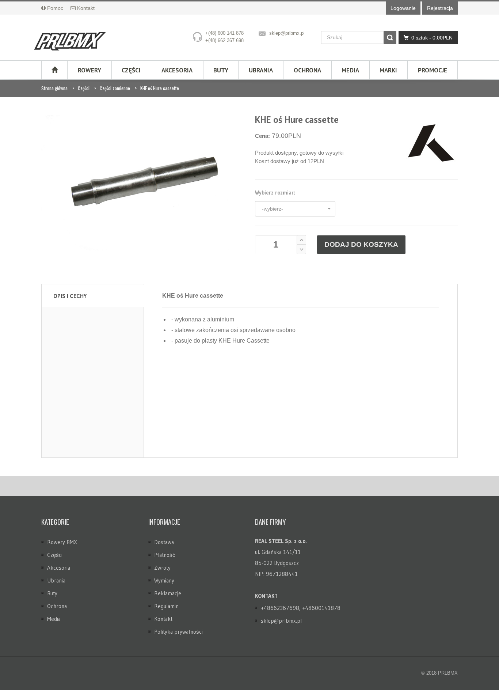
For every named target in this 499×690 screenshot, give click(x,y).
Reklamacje (167, 593)
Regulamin (166, 606)
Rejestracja (440, 8)
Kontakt (163, 618)
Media (350, 70)
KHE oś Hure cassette (159, 88)
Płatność (164, 554)
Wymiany (164, 580)
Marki (388, 70)
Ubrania (261, 70)
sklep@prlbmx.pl (287, 33)
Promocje (432, 70)
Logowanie (403, 8)
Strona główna (54, 88)
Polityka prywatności (178, 631)
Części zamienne (115, 88)
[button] (295, 208)
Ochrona (307, 70)
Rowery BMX (62, 542)
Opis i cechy (70, 295)
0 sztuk (432, 38)
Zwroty (162, 567)
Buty (220, 70)
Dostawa (164, 542)
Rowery (89, 70)
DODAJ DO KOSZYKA (361, 244)
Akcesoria (177, 70)
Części (131, 70)
